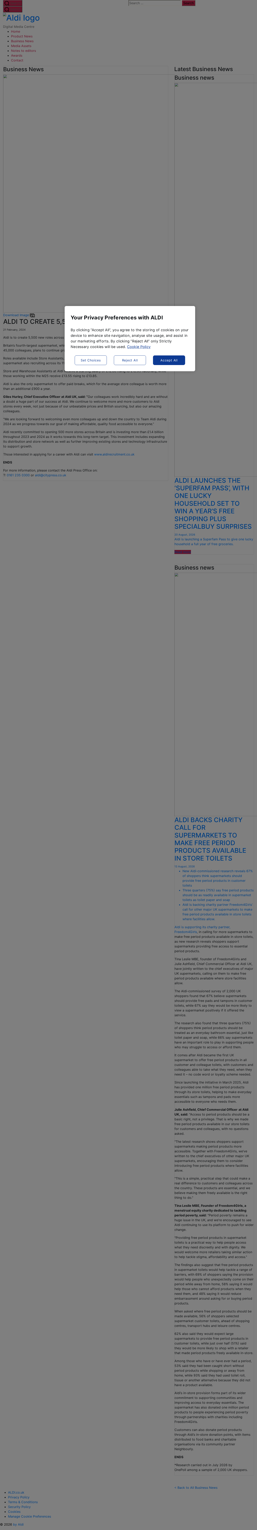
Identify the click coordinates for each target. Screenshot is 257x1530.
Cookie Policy (139, 347)
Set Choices (91, 360)
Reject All (130, 360)
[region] (130, 338)
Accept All (169, 360)
